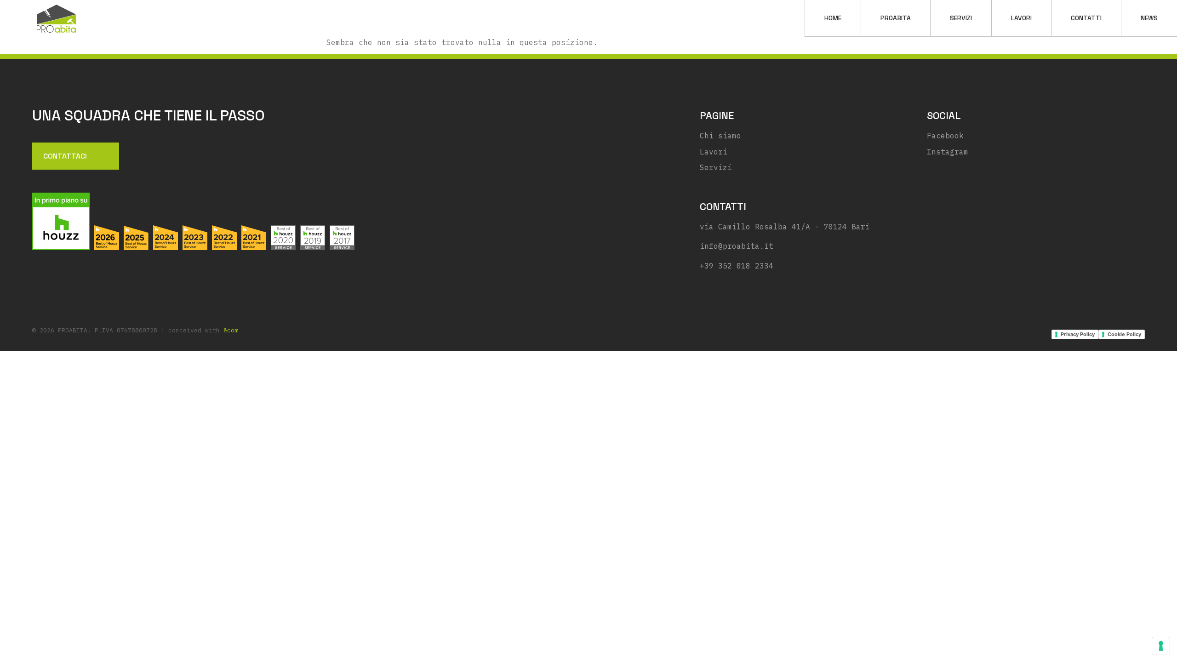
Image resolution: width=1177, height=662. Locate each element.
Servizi (961, 18)
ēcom (230, 330)
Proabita (895, 18)
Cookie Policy (1124, 334)
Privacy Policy (1078, 334)
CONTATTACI (65, 156)
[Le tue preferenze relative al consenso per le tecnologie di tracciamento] (1161, 646)
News (1149, 18)
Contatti (1086, 18)
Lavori (1021, 18)
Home (832, 18)
